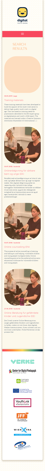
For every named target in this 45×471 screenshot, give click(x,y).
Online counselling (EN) (17, 247)
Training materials (13, 100)
